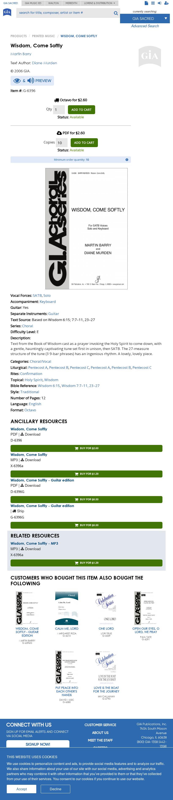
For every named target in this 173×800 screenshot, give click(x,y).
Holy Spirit (34, 379)
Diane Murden (44, 63)
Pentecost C (79, 367)
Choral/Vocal (40, 361)
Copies (49, 142)
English (35, 403)
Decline (55, 788)
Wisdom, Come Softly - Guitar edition (42, 480)
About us (100, 733)
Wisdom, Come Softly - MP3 (34, 543)
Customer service (100, 725)
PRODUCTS (19, 36)
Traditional (29, 391)
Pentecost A (37, 367)
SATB (37, 295)
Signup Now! (38, 744)
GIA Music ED (33, 3)
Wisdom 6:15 (49, 385)
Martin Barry (21, 54)
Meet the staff (100, 740)
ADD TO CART (82, 110)
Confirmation (31, 373)
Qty (49, 109)
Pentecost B (58, 367)
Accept (21, 788)
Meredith (71, 3)
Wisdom (51, 379)
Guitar (53, 313)
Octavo (30, 410)
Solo (47, 295)
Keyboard (48, 301)
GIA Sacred (10, 3)
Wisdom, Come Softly (29, 429)
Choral (27, 325)
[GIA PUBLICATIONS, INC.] (7, 11)
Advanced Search (145, 25)
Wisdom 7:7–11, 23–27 (81, 385)
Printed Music (43, 36)
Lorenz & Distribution (99, 3)
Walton (53, 3)
